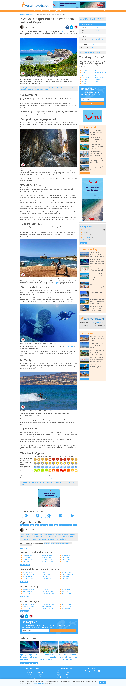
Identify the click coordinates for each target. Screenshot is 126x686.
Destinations (32, 11)
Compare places (67, 559)
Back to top (24, 548)
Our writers (40, 672)
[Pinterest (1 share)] (31, 616)
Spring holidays (47, 555)
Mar (32, 525)
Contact (29, 672)
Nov (70, 525)
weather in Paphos (40, 476)
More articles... (85, 173)
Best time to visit (26, 517)
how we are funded (96, 18)
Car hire (84, 80)
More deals (24, 581)
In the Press (37, 678)
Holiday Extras (66, 572)
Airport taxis (86, 76)
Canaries (68, 671)
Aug (56, 525)
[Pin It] (23, 73)
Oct (65, 525)
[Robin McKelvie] (22, 531)
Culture (85, 235)
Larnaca (70, 346)
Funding (39, 676)
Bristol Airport (27, 593)
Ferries (84, 84)
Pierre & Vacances (67, 574)
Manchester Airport (29, 589)
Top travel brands (28, 574)
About (29, 671)
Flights (84, 72)
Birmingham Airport (48, 591)
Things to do (99, 80)
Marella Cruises (47, 578)
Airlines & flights (28, 576)
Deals (40, 11)
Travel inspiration (30, 14)
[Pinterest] (76, 27)
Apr (37, 525)
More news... (84, 379)
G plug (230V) (96, 44)
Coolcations (65, 557)
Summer (85, 240)
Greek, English (96, 36)
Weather (24, 11)
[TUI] (92, 121)
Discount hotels (28, 578)
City (84, 232)
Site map (29, 677)
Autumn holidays (47, 559)
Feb (27, 525)
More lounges (25, 611)
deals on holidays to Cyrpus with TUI (61, 88)
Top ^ (36, 663)
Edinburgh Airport (48, 593)
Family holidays (28, 559)
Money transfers (100, 76)
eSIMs (84, 82)
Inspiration (47, 11)
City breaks (26, 557)
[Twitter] (72, 27)
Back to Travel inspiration (27, 663)
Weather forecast (49, 517)
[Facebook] (67, 27)
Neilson (44, 576)
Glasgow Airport (67, 591)
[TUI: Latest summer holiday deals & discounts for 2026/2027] (79, 4)
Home (22, 14)
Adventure (47, 543)
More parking (25, 596)
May (42, 525)
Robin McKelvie (25, 534)
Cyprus (61, 31)
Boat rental (85, 78)
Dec (75, 525)
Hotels (97, 70)
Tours (97, 82)
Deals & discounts (72, 517)
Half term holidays (29, 561)
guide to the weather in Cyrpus (45, 478)
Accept (102, 682)
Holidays (84, 70)
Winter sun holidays (48, 561)
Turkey (68, 676)
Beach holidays (27, 555)
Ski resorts (65, 561)
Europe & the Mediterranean (63, 543)
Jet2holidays (46, 574)
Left (93, 47)
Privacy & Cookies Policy (38, 683)
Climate (59, 677)
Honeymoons (66, 555)
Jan (22, 525)
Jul (51, 525)
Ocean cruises (99, 78)
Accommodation (100, 72)
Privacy (29, 674)
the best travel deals (95, 322)
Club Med (65, 578)
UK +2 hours (95, 30)
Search (62, 11)
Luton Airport (46, 589)
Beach (52, 543)
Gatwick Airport (67, 589)
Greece (67, 672)
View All (84, 243)
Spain (67, 674)
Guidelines (39, 674)
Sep (61, 525)
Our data (39, 671)
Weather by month (37, 517)
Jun (46, 525)
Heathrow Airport (48, 608)
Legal (28, 676)
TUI (43, 572)
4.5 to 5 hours (96, 27)
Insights (56, 11)
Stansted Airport (28, 591)
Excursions (24, 545)
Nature (30, 545)
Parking (59, 676)
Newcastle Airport (67, 593)
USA (67, 677)
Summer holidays (47, 557)
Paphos (57, 283)
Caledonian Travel (67, 576)
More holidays (25, 564)
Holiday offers (27, 572)
